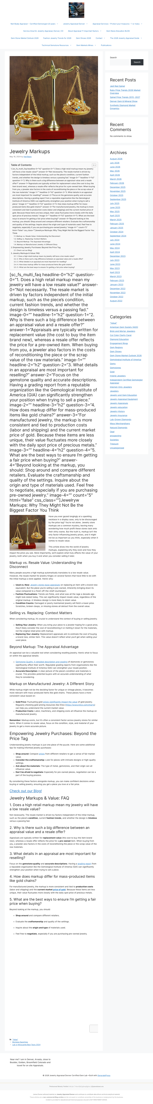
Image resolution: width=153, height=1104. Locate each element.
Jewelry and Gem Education (123, 395)
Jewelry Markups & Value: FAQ (26, 253)
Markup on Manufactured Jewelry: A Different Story (37, 244)
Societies (114, 440)
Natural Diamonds (118, 427)
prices (42, 754)
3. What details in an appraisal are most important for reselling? (42, 262)
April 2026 (115, 175)
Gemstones (115, 368)
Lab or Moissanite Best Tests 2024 (26, 1045)
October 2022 (116, 297)
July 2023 (114, 260)
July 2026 (114, 163)
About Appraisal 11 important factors (83, 31)
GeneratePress (104, 1075)
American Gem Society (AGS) (124, 327)
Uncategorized (117, 448)
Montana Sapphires (20, 1042)
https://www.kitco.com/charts (80, 705)
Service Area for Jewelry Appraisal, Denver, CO (43, 31)
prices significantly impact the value (60, 702)
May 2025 (115, 211)
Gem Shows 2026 (83, 38)
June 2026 (115, 167)
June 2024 (115, 244)
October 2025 (116, 195)
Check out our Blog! (24, 250)
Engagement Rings (119, 343)
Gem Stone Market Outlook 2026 (24, 38)
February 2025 (117, 224)
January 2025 (116, 228)
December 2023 (118, 256)
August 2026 (116, 159)
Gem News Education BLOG (118, 31)
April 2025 (115, 215)
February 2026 (117, 183)
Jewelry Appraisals (119, 403)
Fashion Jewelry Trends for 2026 (57, 38)
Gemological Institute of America (125, 359)
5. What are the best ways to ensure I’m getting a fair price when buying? (46, 267)
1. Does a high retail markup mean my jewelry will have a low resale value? (45, 256)
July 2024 (114, 240)
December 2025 (117, 187)
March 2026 (116, 179)
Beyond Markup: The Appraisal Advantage (33, 242)
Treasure (114, 444)
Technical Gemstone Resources (55, 45)
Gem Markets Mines (84, 45)
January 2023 (116, 284)
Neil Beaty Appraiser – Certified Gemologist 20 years (33, 24)
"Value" (15, 1039)
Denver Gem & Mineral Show (123, 101)
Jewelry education (119, 407)
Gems (113, 363)
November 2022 (118, 292)
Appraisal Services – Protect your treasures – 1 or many (116, 24)
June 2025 (115, 207)
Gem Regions (116, 347)
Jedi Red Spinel (117, 86)
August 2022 (116, 301)
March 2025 (115, 219)
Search (113, 57)
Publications (106, 45)
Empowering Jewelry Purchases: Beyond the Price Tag (36, 247)
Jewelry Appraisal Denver (74, 24)
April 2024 (115, 252)
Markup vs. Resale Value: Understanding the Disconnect (38, 236)
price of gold (59, 889)
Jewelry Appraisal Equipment (124, 399)
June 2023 (115, 264)
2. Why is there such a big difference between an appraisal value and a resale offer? (50, 259)
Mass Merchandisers (120, 423)
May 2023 (115, 268)
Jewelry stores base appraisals (45, 585)
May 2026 (115, 171)
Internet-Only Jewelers (121, 387)
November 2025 (118, 191)
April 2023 (115, 272)
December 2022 (117, 288)
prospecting (115, 436)
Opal (112, 431)
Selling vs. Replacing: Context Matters (31, 239)
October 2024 (116, 232)
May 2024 (115, 248)
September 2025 (118, 199)
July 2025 (114, 203)
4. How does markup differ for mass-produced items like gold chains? (44, 264)
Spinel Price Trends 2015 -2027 (125, 97)
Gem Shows (116, 351)
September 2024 (118, 236)
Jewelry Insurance (118, 415)
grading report (84, 864)
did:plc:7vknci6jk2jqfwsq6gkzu (79, 1086)
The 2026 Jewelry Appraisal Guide (124, 38)
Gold (112, 372)
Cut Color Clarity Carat (120, 335)
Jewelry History (117, 411)
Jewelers (114, 391)
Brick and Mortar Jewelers (122, 331)
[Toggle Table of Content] (93, 165)
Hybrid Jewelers (118, 376)
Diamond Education (119, 339)
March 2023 (116, 276)
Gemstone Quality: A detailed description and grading (41, 662)
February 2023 (117, 280)
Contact (99, 38)
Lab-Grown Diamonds (120, 419)
